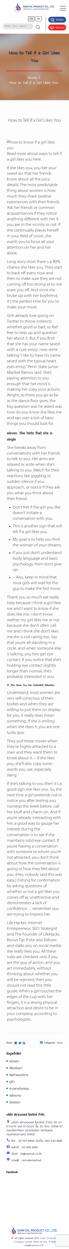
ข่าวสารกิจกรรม (19, 1088)
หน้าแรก (14, 1061)
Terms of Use (40, 1241)
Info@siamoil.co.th (34, 1245)
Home (32, 77)
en (38, 19)
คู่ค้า (12, 1081)
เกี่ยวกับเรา (15, 1068)
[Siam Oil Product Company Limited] (34, 8)
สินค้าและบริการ (18, 1075)
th (31, 19)
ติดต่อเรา (60, 19)
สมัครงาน (60, 27)
